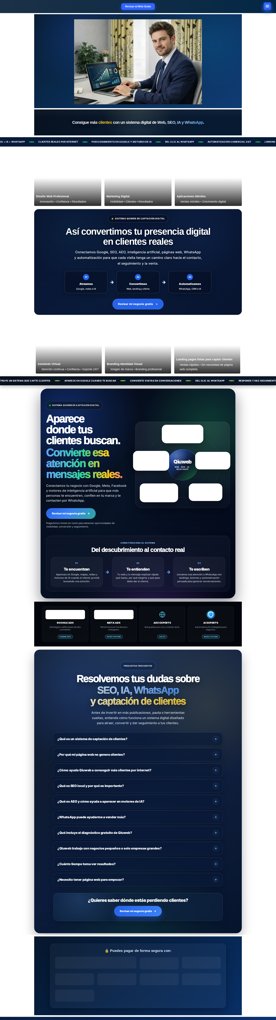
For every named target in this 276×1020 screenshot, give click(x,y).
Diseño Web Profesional (52, 196)
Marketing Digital (118, 196)
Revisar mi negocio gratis (71, 513)
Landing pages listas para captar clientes (204, 359)
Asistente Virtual (49, 364)
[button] (267, 6)
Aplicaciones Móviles (191, 196)
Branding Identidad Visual (124, 364)
